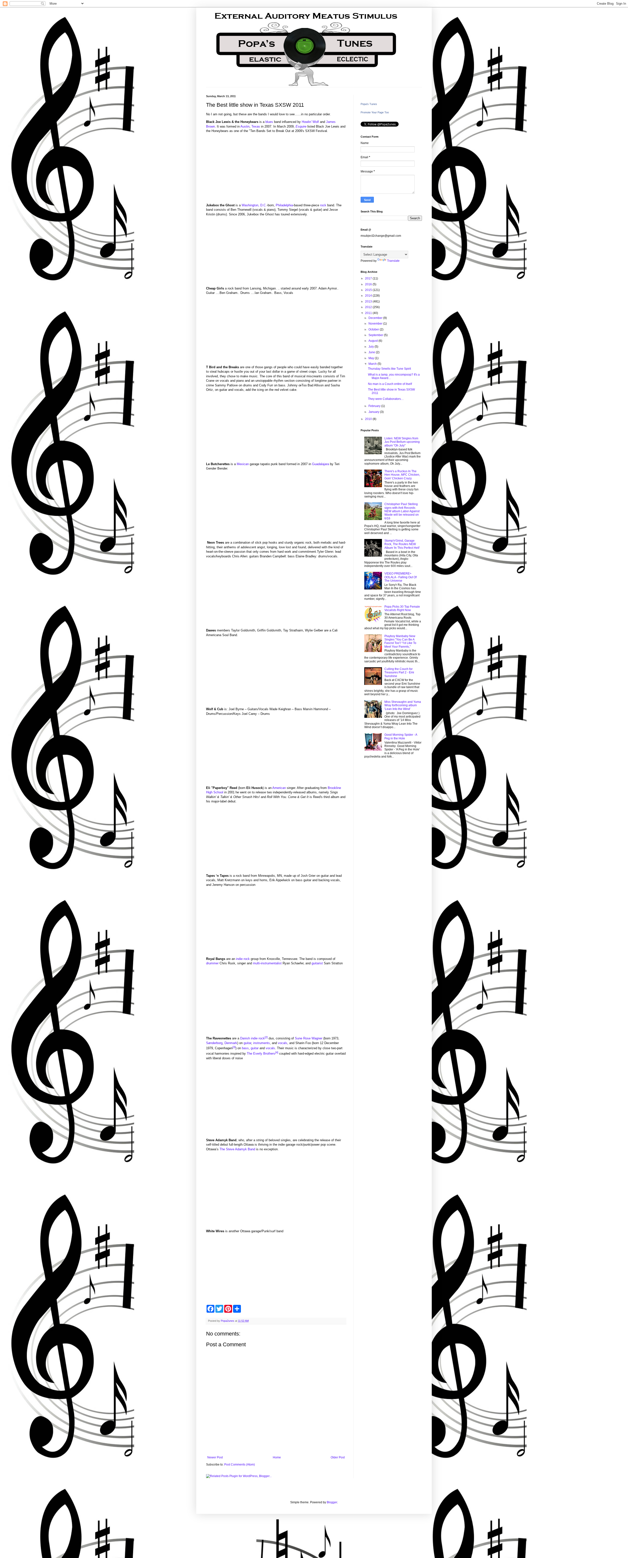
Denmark (230, 1043)
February (374, 406)
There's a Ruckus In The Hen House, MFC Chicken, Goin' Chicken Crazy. (402, 475)
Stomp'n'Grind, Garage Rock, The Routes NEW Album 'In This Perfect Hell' (402, 544)
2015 (369, 290)
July (371, 346)
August (373, 340)
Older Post (338, 1457)
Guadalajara (320, 464)
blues (269, 122)
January (374, 412)
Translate (393, 260)
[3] (234, 1047)
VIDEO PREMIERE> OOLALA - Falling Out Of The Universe (400, 577)
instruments (261, 1043)
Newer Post (215, 1457)
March (373, 364)
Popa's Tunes (369, 104)
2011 (369, 313)
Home (277, 1457)
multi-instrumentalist (267, 963)
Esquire (301, 126)
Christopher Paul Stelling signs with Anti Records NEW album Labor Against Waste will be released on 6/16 (401, 511)
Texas (255, 126)
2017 (369, 278)
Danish (245, 1038)
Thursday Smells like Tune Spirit (389, 368)
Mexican (243, 464)
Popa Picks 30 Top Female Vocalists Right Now (402, 608)
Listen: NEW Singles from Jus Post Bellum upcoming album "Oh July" (402, 442)
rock (323, 205)
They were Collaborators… (386, 399)
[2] (266, 1037)
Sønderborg (214, 1043)
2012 (369, 307)
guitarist (317, 963)
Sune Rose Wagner (308, 1038)
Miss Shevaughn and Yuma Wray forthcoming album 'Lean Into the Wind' (402, 705)
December (375, 318)
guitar (247, 1043)
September (376, 335)
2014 (369, 295)
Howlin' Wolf (310, 122)
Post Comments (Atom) (239, 1464)
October (374, 329)
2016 (369, 284)
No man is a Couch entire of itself (390, 384)
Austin (244, 126)
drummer (212, 963)
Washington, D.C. (254, 205)
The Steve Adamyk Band (237, 1149)
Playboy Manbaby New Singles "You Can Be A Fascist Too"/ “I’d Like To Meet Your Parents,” (400, 641)
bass (245, 1048)
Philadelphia (284, 205)
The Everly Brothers (261, 1053)
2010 (369, 419)
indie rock (243, 959)
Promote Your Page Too (375, 112)
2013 (369, 301)
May (371, 358)
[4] (276, 1052)
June (372, 352)
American (279, 788)
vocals (282, 1043)
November (375, 323)
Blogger (332, 1502)
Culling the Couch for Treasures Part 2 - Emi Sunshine (399, 672)
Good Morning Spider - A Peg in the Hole (400, 736)
